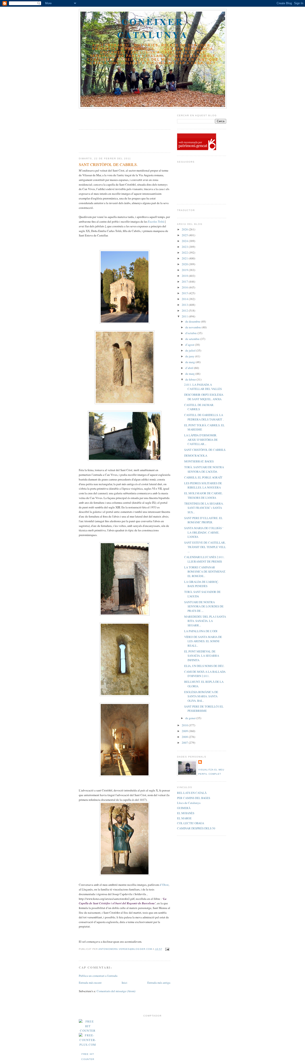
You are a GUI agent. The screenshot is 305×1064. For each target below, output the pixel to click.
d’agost (190, 345)
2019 (185, 270)
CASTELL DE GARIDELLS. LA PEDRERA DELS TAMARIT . (204, 417)
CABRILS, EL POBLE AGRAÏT (203, 477)
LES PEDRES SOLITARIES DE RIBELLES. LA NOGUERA (203, 485)
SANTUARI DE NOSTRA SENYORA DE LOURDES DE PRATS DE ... (204, 606)
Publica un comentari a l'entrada (98, 976)
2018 (185, 276)
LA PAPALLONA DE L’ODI (200, 631)
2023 (185, 247)
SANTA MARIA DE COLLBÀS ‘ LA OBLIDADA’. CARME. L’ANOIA (203, 532)
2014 (185, 299)
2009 (185, 731)
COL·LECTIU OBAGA (190, 823)
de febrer (190, 379)
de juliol (190, 350)
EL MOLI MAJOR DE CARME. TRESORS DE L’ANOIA (203, 495)
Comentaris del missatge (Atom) (116, 991)
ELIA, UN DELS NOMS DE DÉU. (204, 666)
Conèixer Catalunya (153, 28)
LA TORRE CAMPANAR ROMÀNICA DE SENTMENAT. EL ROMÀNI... (205, 571)
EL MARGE (184, 818)
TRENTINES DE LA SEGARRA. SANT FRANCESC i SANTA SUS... (204, 507)
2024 (185, 241)
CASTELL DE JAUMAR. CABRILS (199, 407)
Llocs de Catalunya (189, 803)
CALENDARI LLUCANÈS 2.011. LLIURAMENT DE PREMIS (204, 559)
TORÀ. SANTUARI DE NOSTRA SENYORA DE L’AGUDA (204, 469)
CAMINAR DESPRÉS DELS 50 (196, 828)
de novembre (193, 327)
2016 (185, 287)
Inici (124, 983)
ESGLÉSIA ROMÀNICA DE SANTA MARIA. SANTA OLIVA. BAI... (201, 696)
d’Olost (164, 885)
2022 (185, 252)
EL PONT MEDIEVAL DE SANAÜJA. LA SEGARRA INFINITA (201, 655)
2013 (185, 305)
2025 (185, 235)
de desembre (193, 321)
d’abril (189, 368)
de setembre (192, 339)
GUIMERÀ (183, 808)
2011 (185, 316)
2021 (185, 258)
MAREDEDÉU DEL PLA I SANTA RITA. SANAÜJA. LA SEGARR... (205, 621)
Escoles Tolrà (156, 221)
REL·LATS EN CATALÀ (192, 793)
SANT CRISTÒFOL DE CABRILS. (205, 450)
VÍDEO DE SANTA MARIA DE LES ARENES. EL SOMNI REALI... (203, 641)
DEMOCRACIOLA (195, 455)
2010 (185, 725)
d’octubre (191, 333)
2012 (185, 310)
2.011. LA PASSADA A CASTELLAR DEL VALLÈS (203, 387)
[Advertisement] (105, 117)
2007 (185, 743)
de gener (190, 718)
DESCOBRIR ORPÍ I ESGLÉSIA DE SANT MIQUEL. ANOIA (203, 397)
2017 (185, 281)
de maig (190, 362)
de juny (190, 356)
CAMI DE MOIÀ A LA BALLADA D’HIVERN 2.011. (205, 674)
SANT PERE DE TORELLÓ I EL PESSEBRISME (204, 708)
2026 (185, 229)
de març (190, 374)
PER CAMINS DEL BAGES (193, 798)
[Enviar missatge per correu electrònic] (166, 949)
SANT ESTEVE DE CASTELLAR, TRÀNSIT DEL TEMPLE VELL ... (205, 546)
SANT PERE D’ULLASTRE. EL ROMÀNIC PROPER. (203, 520)
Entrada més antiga (158, 983)
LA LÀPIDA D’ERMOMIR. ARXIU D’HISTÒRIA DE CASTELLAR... (201, 439)
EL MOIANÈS (185, 813)
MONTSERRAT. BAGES (199, 461)
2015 (185, 293)
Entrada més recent (90, 983)
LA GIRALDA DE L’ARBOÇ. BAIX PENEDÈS (201, 584)
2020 (185, 264)
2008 (185, 737)
